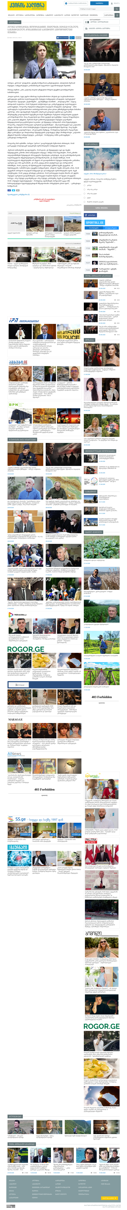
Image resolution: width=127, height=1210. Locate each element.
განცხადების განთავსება (77, 3)
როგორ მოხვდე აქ (75, 213)
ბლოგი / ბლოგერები (99, 22)
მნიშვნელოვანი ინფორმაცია (100, 451)
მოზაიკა (89, 340)
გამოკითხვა (91, 144)
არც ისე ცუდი (92, 193)
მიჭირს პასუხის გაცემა (95, 202)
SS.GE (10, 213)
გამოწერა (99, 3)
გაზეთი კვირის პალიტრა (99, 28)
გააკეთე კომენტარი (74, 205)
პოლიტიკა (14, 22)
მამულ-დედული (93, 532)
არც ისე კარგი (92, 189)
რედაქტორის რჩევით (96, 35)
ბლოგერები (15, 1116)
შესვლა (116, 3)
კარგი (89, 185)
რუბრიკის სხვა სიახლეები (22, 440)
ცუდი (89, 198)
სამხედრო (90, 492)
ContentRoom (73, 243)
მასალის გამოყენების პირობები (112, 1207)
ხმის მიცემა (102, 208)
